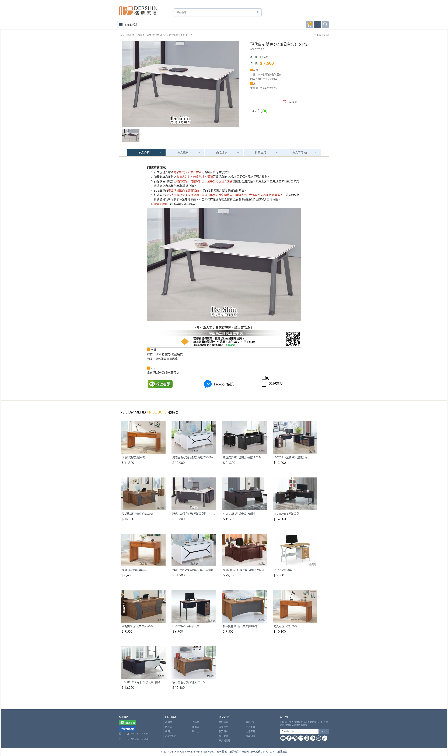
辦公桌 (156, 34)
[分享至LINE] (264, 111)
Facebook (289, 738)
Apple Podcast (306, 738)
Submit (323, 731)
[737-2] (131, 135)
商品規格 (182, 152)
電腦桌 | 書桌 (144, 34)
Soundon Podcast (318, 738)
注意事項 (260, 152)
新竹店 (195, 731)
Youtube (283, 738)
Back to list (323, 34)
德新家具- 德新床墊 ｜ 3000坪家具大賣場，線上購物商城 (138, 11)
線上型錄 (223, 736)
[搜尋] (258, 12)
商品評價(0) (299, 152)
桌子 (135, 34)
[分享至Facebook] (260, 111)
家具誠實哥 (224, 740)
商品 (129, 34)
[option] (180, 84)
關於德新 (223, 722)
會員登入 (250, 722)
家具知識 (250, 736)
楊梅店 (168, 722)
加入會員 (250, 727)
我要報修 (223, 731)
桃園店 (168, 731)
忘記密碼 (250, 731)
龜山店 (195, 727)
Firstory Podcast (324, 738)
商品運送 (221, 152)
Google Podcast (312, 738)
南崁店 (168, 727)
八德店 (195, 722)
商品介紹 (144, 152)
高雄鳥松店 (171, 736)
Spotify (300, 738)
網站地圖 (282, 751)
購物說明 (223, 727)
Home (122, 34)
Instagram (295, 738)
